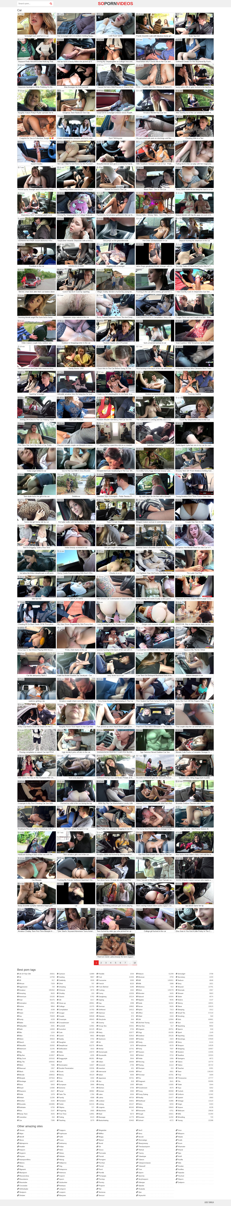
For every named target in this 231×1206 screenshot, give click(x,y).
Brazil (37, 1088)
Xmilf (179, 1156)
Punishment (156, 1088)
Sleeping (195, 1010)
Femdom (76, 1101)
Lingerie (116, 1107)
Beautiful (37, 1045)
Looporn (62, 1192)
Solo (195, 1019)
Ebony (76, 1075)
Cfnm (76, 983)
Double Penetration (76, 1068)
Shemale (195, 990)
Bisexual (37, 1068)
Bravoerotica (24, 1176)
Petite (156, 1058)
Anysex (22, 1156)
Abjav (21, 1133)
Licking (116, 1104)
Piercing (156, 1062)
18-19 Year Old (37, 974)
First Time (76, 1114)
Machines (116, 1111)
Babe (37, 1023)
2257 (206, 1202)
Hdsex (61, 1153)
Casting (76, 977)
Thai (195, 1075)
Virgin (195, 1104)
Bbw (37, 1036)
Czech (76, 1036)
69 (37, 980)
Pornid (101, 1166)
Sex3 (140, 1130)
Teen (195, 1071)
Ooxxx (100, 1150)
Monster (156, 993)
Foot (116, 977)
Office (156, 1013)
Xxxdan (180, 1166)
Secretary (195, 977)
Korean (116, 1091)
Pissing (156, 1065)
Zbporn (180, 1179)
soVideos (115, 3)
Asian (37, 1013)
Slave (195, 1006)
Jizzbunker (63, 1182)
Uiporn (140, 1173)
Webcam (195, 1111)
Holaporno (63, 1169)
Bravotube (23, 1182)
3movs (21, 1130)
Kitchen (116, 1088)
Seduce (195, 980)
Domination (76, 1065)
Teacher (195, 1068)
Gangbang (116, 996)
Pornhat (101, 1163)
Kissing (116, 1084)
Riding (156, 1107)
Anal (37, 1000)
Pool (156, 1071)
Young (195, 1120)
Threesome (195, 1078)
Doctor (76, 1055)
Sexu (140, 1133)
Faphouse (63, 1133)
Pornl (100, 1169)
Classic (76, 996)
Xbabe (180, 1137)
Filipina (76, 1107)
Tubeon (141, 1160)
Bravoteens (23, 1179)
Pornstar (156, 1075)
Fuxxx (61, 1140)
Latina (116, 1097)
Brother (37, 1101)
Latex (116, 1094)
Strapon (195, 1045)
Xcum (179, 1143)
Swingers (195, 1058)
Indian (116, 1062)
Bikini (37, 1065)
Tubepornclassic (144, 1163)
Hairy (116, 1032)
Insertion (116, 1068)
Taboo (195, 1062)
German (116, 1006)
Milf (156, 980)
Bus (37, 1111)
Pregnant (156, 1081)
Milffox (101, 1133)
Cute (76, 1032)
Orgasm (156, 1029)
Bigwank (22, 1169)
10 (135, 963)
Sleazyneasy (143, 1143)
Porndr (101, 1156)
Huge (116, 1058)
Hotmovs (62, 1173)
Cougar (76, 1013)
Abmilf (21, 1137)
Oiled (156, 1016)
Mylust (101, 1140)
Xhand (180, 1150)
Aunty (37, 1019)
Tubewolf (141, 1166)
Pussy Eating (156, 1094)
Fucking (116, 990)
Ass (37, 1016)
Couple (76, 1016)
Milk (156, 983)
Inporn (61, 1179)
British (37, 1097)
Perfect (156, 1055)
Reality (156, 1097)
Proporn (101, 1186)
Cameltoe (37, 1117)
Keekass (62, 1186)
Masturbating (116, 1120)
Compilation (76, 1010)
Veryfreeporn (143, 1179)
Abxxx (21, 1140)
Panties (156, 1039)
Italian (116, 1075)
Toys (195, 1088)
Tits (195, 1081)
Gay (116, 1003)
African (37, 983)
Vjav (140, 1192)
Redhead (156, 1101)
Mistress (156, 987)
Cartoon (76, 974)
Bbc (37, 1032)
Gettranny (63, 1143)
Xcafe (179, 1140)
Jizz (116, 1081)
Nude (156, 1003)
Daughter (76, 1042)
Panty (156, 1042)
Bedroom (37, 1049)
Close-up (76, 1003)
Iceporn (62, 1176)
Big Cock (37, 1058)
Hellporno (62, 1163)
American (37, 996)
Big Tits (37, 1062)
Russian (156, 1117)
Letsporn (62, 1189)
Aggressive (37, 987)
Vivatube (141, 1189)
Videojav (141, 1182)
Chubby (76, 993)
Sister (195, 996)
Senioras (101, 1192)
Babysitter (37, 1026)
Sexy (195, 983)
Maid (116, 1114)
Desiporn (22, 1192)
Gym (116, 1029)
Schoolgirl (195, 974)
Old (156, 1019)
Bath (37, 1029)
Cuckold (76, 1026)
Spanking (195, 1026)
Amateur (37, 990)
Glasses (116, 1016)
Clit (76, 1000)
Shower (195, 993)
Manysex (62, 1195)
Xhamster (181, 1146)
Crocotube (23, 1186)
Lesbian (116, 1101)
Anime (37, 1006)
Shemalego (142, 1140)
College (76, 1006)
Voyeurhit (141, 1195)
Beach (37, 1042)
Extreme (76, 1088)
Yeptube (180, 1173)
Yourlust (180, 1176)
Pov (156, 1078)
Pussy (156, 1091)
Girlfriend (116, 1010)
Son (195, 1023)
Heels (116, 1045)
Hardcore (116, 1039)
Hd (116, 1042)
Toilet (195, 1084)
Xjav (179, 1153)
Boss (37, 1084)
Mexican (156, 977)
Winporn (180, 1133)
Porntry (101, 1182)
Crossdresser (76, 1023)
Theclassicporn (144, 1146)
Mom (156, 990)
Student (195, 1052)
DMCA (211, 1202)
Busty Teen (37, 1114)
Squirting (195, 1036)
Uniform (195, 1094)
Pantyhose (156, 1045)
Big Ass (37, 1055)
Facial (76, 1091)
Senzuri (101, 1195)
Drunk (76, 1071)
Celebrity (76, 980)
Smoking (195, 1016)
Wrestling (195, 1117)
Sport (195, 1032)
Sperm (195, 1029)
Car (37, 1120)
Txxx (140, 1169)
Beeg (21, 1166)
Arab (37, 1010)
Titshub (141, 1150)
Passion (156, 1052)
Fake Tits (76, 1094)
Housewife (116, 1055)
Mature (156, 974)
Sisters (195, 1000)
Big (37, 1052)
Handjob (116, 1036)
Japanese (116, 1078)
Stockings (195, 1039)
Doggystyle (76, 1058)
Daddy (76, 1039)
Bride (37, 1094)
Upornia (141, 1176)
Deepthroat (76, 1045)
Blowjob (37, 1078)
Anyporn (22, 1153)
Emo (76, 1078)
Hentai (116, 1049)
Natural (156, 996)
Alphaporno (23, 1143)
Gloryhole (116, 1019)
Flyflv (61, 1137)
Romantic (156, 1111)
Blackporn (23, 1173)
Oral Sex (156, 1026)
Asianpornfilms (24, 1160)
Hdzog (61, 1160)
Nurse (156, 1006)
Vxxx (179, 1130)
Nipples (156, 1000)
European (76, 1084)
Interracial (116, 1071)
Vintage (195, 1101)
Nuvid (100, 1143)
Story (195, 1042)
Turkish (195, 1091)
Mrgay (100, 1137)
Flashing (76, 1120)
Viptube (141, 1186)
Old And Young (156, 1023)
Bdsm (37, 1039)
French (116, 983)
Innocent (116, 1065)
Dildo (76, 1052)
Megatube (102, 1130)
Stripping (195, 1049)
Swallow (195, 1055)
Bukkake (37, 1107)
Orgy (156, 1032)
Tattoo (195, 1065)
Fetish (76, 1104)
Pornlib (101, 1173)
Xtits (179, 1163)
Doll (76, 1062)
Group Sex (116, 1026)
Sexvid (140, 1137)
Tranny (141, 1153)
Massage (116, 1117)
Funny (116, 993)
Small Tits (195, 1013)
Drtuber (22, 1195)
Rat (99, 1189)
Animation (37, 1003)
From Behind (116, 987)
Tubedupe (142, 1156)
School (156, 1120)
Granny (116, 1023)
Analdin (22, 1146)
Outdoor (156, 1036)
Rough (156, 1114)
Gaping (116, 1000)
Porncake (102, 1153)
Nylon (156, 1010)
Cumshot (76, 1029)
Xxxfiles (180, 1169)
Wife (195, 1114)
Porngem (102, 1160)
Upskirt (195, 1097)
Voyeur (195, 1107)
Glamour (116, 1013)
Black (37, 1071)
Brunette (37, 1104)
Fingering (76, 1111)
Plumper (156, 1068)
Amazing (37, 993)
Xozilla (180, 1160)
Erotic (76, 1081)
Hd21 (61, 1150)
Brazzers (37, 1091)
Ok (99, 1146)
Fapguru (62, 1130)
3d (37, 977)
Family (76, 1097)
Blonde (37, 1075)
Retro (156, 1104)
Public (156, 1084)
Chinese (76, 990)
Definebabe (23, 1189)
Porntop (101, 1179)
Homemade (116, 1052)
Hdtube (62, 1156)
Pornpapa (102, 1176)
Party (156, 1049)
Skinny (195, 1003)
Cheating (76, 987)
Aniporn (22, 1150)
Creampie (76, 1019)
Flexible (116, 974)
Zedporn (180, 1182)
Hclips (61, 1146)
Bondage (37, 1081)
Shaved (195, 987)
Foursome (116, 980)
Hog (60, 1166)
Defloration (76, 1049)
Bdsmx (22, 1163)
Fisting (76, 1117)
